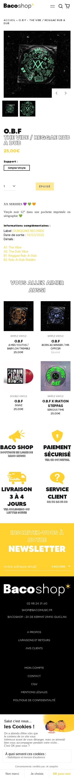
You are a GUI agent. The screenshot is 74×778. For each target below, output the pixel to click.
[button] (61, 6)
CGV (34, 684)
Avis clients (34, 648)
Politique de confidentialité (34, 700)
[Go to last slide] (56, 93)
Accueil (10, 20)
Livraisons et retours (34, 640)
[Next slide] (66, 93)
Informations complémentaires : (27, 225)
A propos (34, 632)
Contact (34, 676)
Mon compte (34, 668)
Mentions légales (34, 692)
